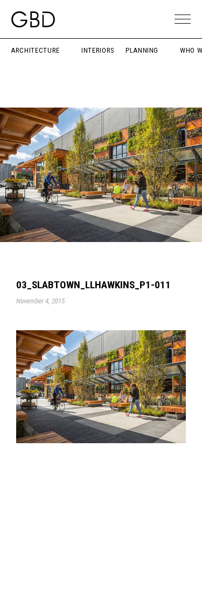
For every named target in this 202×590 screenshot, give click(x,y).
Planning (142, 50)
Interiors (98, 50)
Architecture (35, 50)
